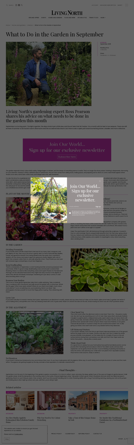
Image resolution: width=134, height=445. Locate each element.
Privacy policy (75, 212)
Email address (73, 207)
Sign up (98, 207)
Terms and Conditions (87, 212)
